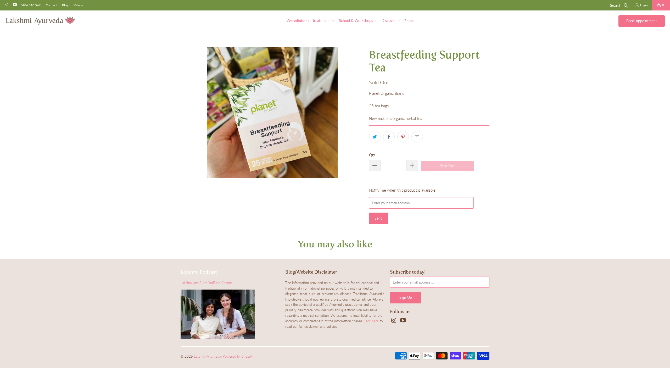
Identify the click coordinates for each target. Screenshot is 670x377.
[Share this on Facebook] (389, 136)
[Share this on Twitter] (375, 136)
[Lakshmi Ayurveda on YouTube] (14, 5)
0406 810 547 (31, 5)
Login (644, 5)
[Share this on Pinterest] (403, 136)
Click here (371, 321)
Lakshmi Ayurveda (207, 356)
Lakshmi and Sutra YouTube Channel (207, 283)
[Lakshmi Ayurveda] (40, 21)
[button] (324, 20)
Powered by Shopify (238, 356)
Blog (65, 5)
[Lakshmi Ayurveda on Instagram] (6, 5)
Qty (372, 155)
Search (615, 5)
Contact (51, 5)
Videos (78, 5)
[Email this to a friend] (417, 136)
